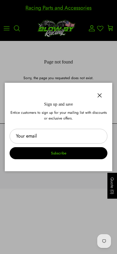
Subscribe (58, 153)
